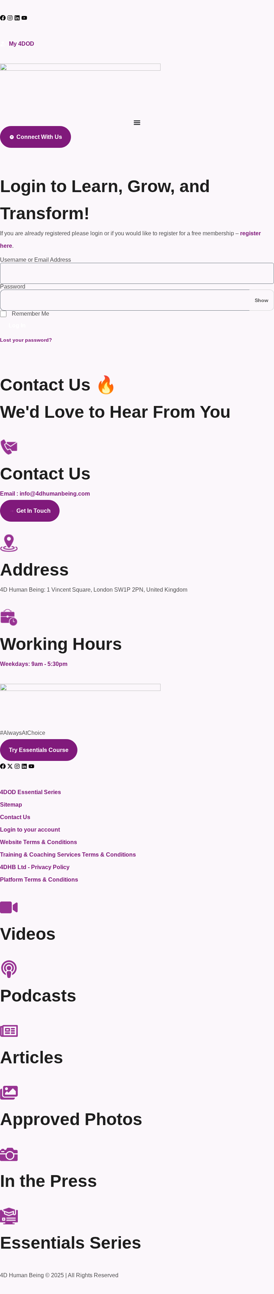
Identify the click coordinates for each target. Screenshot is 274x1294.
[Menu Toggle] (137, 122)
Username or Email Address (35, 260)
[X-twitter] (10, 766)
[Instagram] (10, 18)
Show (261, 300)
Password (12, 287)
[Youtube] (31, 766)
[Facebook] (3, 18)
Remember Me (30, 314)
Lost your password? (26, 340)
